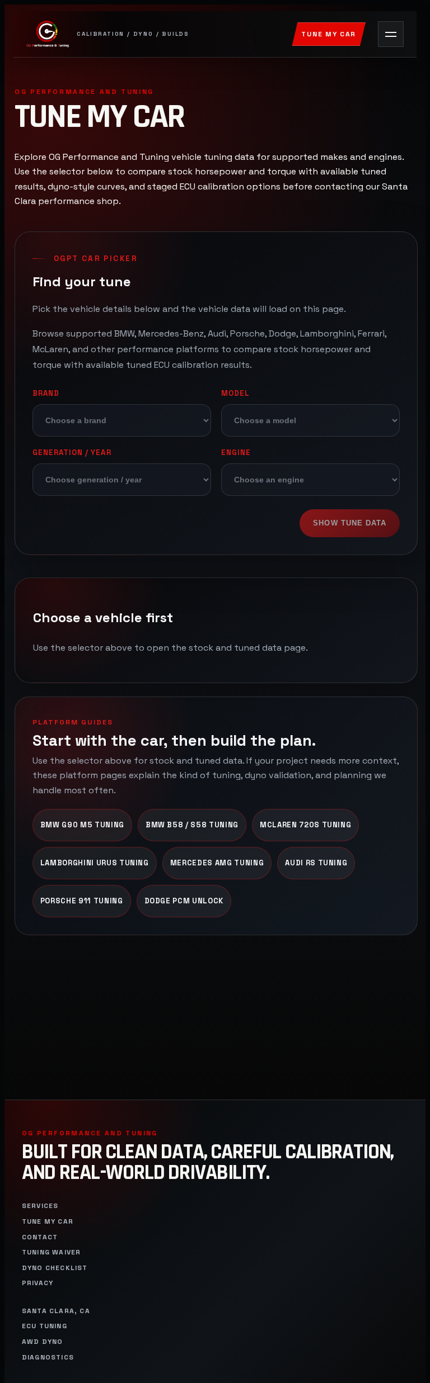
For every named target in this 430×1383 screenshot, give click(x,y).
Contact (40, 1237)
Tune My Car (328, 34)
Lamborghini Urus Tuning (94, 863)
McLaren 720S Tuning (305, 825)
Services (40, 1206)
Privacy (37, 1283)
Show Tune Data (349, 523)
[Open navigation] (391, 34)
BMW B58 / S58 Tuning (192, 825)
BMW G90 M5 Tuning (82, 825)
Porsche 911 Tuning (81, 901)
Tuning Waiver (51, 1252)
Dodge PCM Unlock (184, 901)
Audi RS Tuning (316, 863)
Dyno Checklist (55, 1268)
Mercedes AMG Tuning (217, 863)
